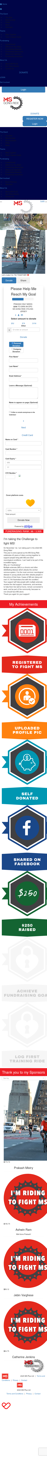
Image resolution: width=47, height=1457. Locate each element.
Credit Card (27, 435)
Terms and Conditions (15, 1393)
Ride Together (10, 34)
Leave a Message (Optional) (20, 385)
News (7, 145)
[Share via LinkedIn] (21, 229)
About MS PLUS (11, 63)
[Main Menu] (1, 201)
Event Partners (11, 182)
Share (23, 280)
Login (23, 89)
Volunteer (9, 27)
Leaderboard (10, 44)
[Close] (46, 201)
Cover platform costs (15, 495)
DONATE (34, 113)
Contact (24, 1380)
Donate (23, 336)
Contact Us (9, 68)
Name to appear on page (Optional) (23, 402)
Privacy (15, 1380)
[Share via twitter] (17, 229)
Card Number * (11, 449)
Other (23, 325)
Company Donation (17, 350)
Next (23, 427)
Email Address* (15, 376)
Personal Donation (17, 344)
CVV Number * (11, 473)
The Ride (8, 17)
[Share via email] (19, 229)
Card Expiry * (10, 458)
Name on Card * (11, 439)
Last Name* (13, 366)
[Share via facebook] (15, 229)
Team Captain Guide (13, 37)
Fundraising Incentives (14, 56)
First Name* (13, 356)
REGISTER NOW (34, 118)
